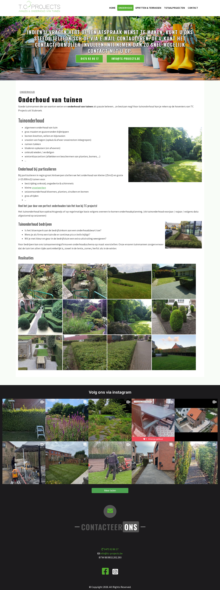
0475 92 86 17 (89, 59)
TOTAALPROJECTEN (174, 7)
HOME (112, 7)
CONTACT (193, 7)
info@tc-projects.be (125, 59)
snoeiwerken (39, 187)
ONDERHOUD (125, 7)
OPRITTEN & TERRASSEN (148, 7)
